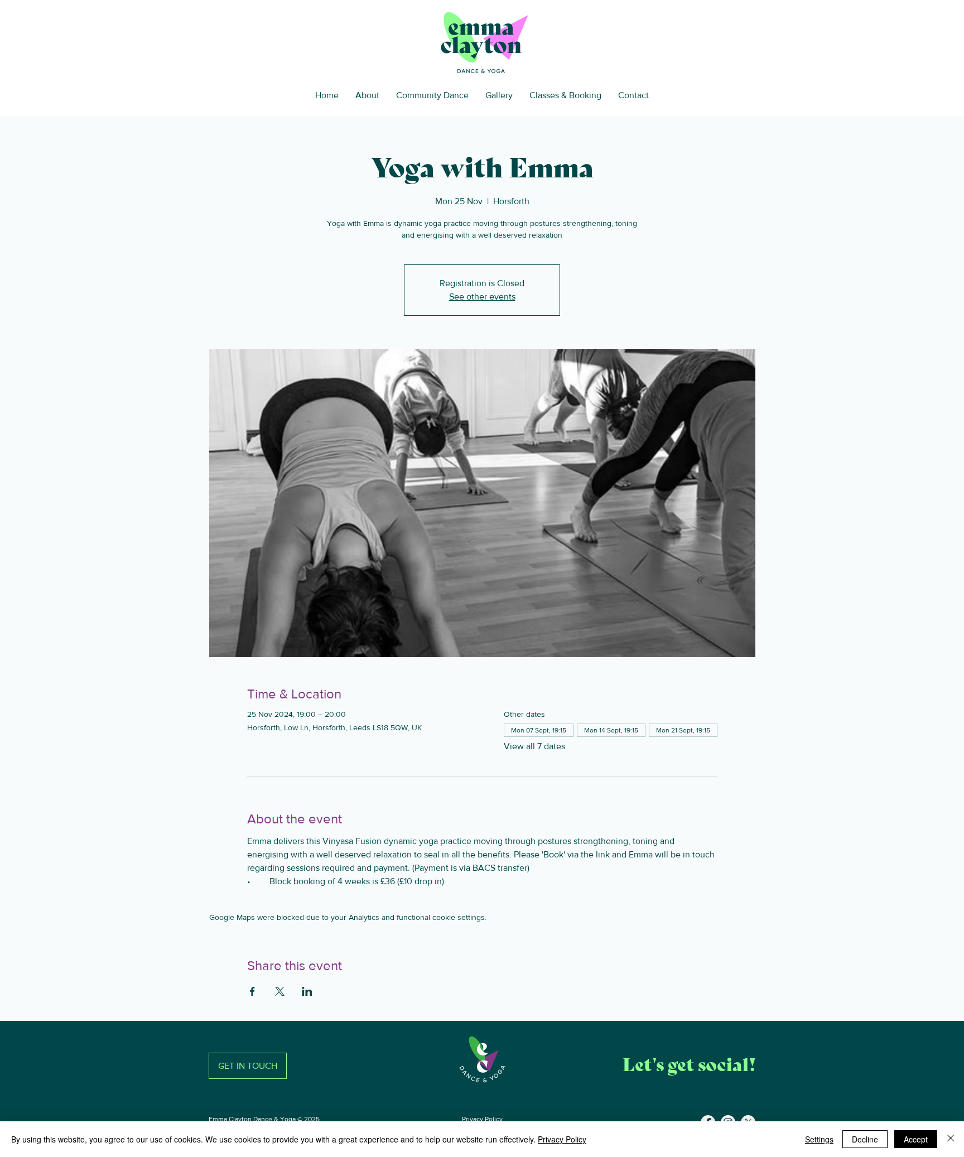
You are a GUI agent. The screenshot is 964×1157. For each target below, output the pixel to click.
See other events (482, 296)
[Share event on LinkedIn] (307, 991)
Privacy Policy (482, 1119)
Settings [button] (819, 1139)
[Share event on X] (279, 991)
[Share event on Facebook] (252, 991)
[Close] (950, 1139)
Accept (916, 1139)
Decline (865, 1139)
